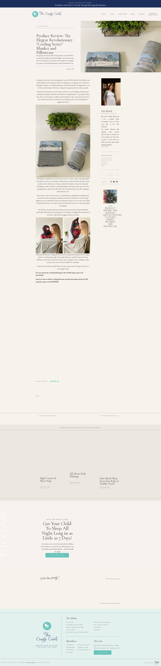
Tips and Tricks (42, 26)
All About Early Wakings (78, 475)
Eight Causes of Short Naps (48, 479)
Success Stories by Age (109, 415)
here (60, 273)
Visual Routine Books (47, 415)
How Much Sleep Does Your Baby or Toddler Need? (109, 481)
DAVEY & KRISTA (31, 662)
